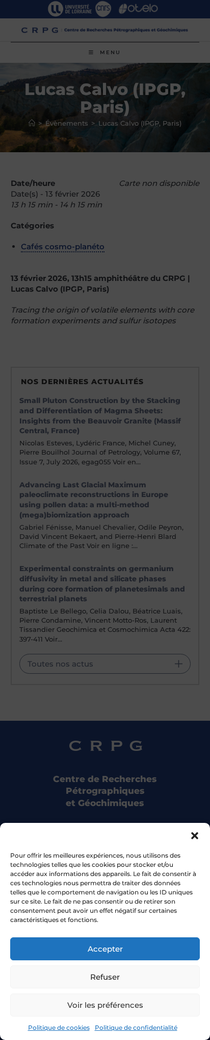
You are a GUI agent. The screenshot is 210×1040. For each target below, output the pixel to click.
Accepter (105, 949)
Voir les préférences (105, 1005)
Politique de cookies (59, 1027)
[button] (195, 836)
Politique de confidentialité (136, 1027)
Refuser (105, 977)
